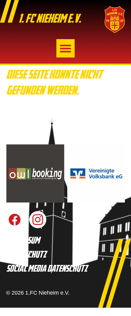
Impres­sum (23, 241)
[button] (65, 48)
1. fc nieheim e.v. (49, 19)
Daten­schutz (26, 255)
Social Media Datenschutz (46, 269)
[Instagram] (37, 219)
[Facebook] (14, 219)
